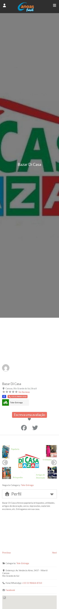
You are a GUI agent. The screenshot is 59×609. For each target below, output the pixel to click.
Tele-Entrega (16, 402)
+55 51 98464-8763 (32, 583)
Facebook (10, 590)
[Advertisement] (29, 348)
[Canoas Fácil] (29, 11)
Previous (6, 552)
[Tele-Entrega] (5, 402)
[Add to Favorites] (29, 419)
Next (54, 552)
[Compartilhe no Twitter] (35, 427)
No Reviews (24, 392)
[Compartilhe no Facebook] (23, 427)
